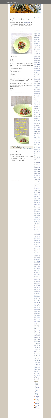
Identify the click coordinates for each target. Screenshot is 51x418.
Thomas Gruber (38, 345)
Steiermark (37, 336)
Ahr (39, 37)
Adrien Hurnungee (36, 37)
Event (38, 126)
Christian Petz (36, 89)
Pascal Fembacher (36, 279)
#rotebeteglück (35, 34)
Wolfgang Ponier (36, 376)
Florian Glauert (37, 133)
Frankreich (35, 138)
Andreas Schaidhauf (36, 52)
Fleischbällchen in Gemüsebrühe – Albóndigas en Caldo (37, 389)
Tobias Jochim (37, 354)
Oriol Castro (37, 276)
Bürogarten (39, 79)
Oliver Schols (37, 274)
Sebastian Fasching (38, 313)
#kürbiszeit (35, 33)
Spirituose (39, 328)
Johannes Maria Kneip (38, 188)
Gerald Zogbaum (38, 149)
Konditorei (39, 207)
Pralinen (35, 289)
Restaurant (36, 295)
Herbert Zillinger (36, 167)
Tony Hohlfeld (35, 357)
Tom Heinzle (37, 356)
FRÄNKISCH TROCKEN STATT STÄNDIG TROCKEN (37, 400)
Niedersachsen (35, 267)
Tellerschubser (37, 399)
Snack (36, 326)
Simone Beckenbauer (36, 324)
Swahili (39, 341)
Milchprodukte (36, 259)
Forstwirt (38, 135)
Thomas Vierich (38, 349)
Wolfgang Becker (36, 373)
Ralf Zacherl (35, 293)
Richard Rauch (37, 298)
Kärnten (37, 200)
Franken (35, 137)
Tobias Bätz (38, 353)
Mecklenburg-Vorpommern (37, 244)
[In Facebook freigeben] (22, 147)
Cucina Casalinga (37, 407)
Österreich (35, 277)
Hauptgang (36, 161)
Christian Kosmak (38, 87)
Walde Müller (38, 367)
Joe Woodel (35, 186)
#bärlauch (35, 31)
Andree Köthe (38, 53)
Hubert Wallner (36, 171)
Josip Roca (37, 192)
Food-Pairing (35, 135)
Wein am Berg (38, 369)
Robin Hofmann (35, 300)
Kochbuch (35, 205)
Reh (37, 293)
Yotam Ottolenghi (36, 377)
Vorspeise (31, 148)
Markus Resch (36, 231)
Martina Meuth (37, 235)
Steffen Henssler (38, 334)
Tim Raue (38, 351)
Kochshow (38, 206)
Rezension (39, 296)
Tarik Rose (35, 343)
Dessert (35, 113)
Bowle (39, 77)
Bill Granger (38, 75)
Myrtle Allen (39, 262)
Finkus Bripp (39, 131)
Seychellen (35, 319)
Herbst (39, 167)
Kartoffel (39, 200)
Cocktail (35, 103)
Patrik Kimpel (35, 280)
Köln (37, 207)
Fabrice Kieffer (35, 129)
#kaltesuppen (39, 32)
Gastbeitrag (35, 144)
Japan (37, 177)
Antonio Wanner (36, 60)
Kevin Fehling (36, 202)
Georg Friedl (39, 147)
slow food (39, 325)
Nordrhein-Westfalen (36, 270)
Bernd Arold (35, 72)
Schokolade (35, 309)
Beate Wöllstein (36, 68)
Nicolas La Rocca (38, 265)
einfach (36, 120)
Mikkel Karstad (38, 258)
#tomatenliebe (35, 35)
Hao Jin (38, 159)
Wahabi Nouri (35, 367)
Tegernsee (39, 343)
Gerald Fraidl (35, 149)
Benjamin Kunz (38, 70)
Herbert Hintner (38, 166)
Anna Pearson (37, 56)
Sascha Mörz (38, 307)
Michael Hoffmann (36, 250)
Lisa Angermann (38, 213)
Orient (35, 276)
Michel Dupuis (35, 257)
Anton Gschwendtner (36, 58)
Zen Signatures (38, 378)
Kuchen (35, 209)
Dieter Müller (36, 116)
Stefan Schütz (38, 333)
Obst (35, 272)
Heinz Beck (35, 164)
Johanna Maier (36, 187)
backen (37, 64)
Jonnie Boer (39, 190)
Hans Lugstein (38, 158)
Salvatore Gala (38, 305)
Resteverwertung (36, 296)
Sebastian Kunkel (36, 315)
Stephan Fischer (38, 337)
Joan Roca (37, 184)
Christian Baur (36, 85)
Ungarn (35, 359)
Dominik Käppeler (36, 118)
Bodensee (37, 77)
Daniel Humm (38, 108)
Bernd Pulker (38, 73)
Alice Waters (38, 43)
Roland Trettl (39, 300)
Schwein (35, 310)
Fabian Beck (37, 127)
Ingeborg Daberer (37, 173)
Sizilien (37, 325)
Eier (34, 120)
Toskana (39, 357)
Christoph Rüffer (36, 97)
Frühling (37, 142)
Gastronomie (39, 144)
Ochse (36, 272)
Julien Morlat (39, 194)
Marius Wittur (38, 230)
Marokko (39, 231)
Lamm (35, 210)
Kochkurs (35, 206)
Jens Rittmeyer (36, 181)
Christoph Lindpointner (38, 95)
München (38, 261)
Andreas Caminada (38, 49)
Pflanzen (38, 285)
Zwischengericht (36, 379)
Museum (37, 262)
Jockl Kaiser (39, 185)
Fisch (22, 148)
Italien (35, 174)
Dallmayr (37, 105)
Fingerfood (35, 131)
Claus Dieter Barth (38, 101)
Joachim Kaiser (36, 183)
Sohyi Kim (39, 326)
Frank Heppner (38, 136)
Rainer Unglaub (38, 291)
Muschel (35, 262)
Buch (37, 78)
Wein (35, 369)
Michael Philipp (38, 253)
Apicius (38, 60)
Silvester (38, 321)
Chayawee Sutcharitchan (37, 83)
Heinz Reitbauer (38, 164)
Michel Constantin (38, 256)
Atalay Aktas (35, 62)
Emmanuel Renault (36, 123)
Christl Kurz (37, 93)
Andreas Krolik (35, 51)
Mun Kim (35, 261)
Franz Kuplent (35, 139)
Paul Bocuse (38, 280)
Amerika (35, 45)
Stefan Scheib (36, 332)
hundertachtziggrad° (37, 405)
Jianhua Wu (37, 182)
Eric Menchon (37, 124)
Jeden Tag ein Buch (36, 179)
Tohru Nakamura (36, 355)
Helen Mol (39, 165)
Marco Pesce (38, 225)
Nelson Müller (38, 263)
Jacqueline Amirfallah (38, 175)
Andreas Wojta (35, 53)
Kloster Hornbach (38, 204)
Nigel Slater (39, 267)
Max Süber (38, 242)
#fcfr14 (39, 31)
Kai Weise (37, 196)
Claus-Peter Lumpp (36, 102)
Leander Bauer (37, 211)
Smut (34, 326)
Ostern (39, 276)
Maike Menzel (38, 217)
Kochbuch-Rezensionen (37, 205)
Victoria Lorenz (35, 362)
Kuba (39, 208)
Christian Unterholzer (36, 91)
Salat (25, 148)
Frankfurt (39, 137)
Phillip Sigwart (38, 287)
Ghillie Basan (38, 151)
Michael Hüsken (38, 251)
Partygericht (39, 278)
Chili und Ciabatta (37, 387)
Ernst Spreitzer (37, 125)
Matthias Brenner (36, 238)
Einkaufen (39, 120)
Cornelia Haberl (36, 104)
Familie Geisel (38, 129)
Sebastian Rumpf (36, 317)
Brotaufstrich (35, 78)
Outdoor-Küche (35, 278)
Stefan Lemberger (36, 330)
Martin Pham (35, 234)
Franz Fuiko (38, 138)
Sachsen (39, 304)
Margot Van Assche (36, 227)
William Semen (36, 371)
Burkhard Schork (36, 79)
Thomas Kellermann (36, 347)
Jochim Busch (35, 185)
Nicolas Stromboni (37, 266)
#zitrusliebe (39, 35)
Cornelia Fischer (38, 103)
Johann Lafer (38, 186)
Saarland (37, 304)
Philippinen (35, 287)
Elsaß (39, 122)
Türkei (35, 358)
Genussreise (35, 147)
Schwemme (35, 311)
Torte (37, 357)
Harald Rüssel (37, 160)
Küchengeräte (38, 209)
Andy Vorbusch (36, 54)
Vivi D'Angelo (38, 364)
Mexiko (37, 248)
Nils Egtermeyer (36, 268)
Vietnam (38, 362)
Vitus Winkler (35, 364)
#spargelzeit (39, 34)
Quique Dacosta (38, 289)
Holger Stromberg (38, 169)
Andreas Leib (38, 51)
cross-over (35, 105)
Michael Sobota (38, 255)
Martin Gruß (35, 233)
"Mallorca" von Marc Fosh (26, 22)
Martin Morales (38, 233)
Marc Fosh (24, 148)
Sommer (27, 148)
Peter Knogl (37, 283)
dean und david (36, 112)
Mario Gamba (36, 229)
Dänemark (37, 106)
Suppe (35, 340)
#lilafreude (39, 33)
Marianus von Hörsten (38, 228)
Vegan (35, 360)
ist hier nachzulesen (20, 31)
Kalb (39, 196)
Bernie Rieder (37, 74)
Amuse (37, 45)
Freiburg (38, 141)
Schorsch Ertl (38, 309)
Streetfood (39, 339)
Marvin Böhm (38, 236)
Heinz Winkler (35, 165)
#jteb (35, 32)
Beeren (39, 68)
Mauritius (37, 240)
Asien (39, 61)
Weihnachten (38, 368)
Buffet (39, 78)
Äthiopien (39, 62)
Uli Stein (38, 358)
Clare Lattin (36, 99)
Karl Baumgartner (38, 198)
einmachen (35, 121)
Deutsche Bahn (37, 114)
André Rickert (36, 47)
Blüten (37, 76)
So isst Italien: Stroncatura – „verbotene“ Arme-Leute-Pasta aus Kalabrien (37, 385)
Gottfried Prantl (36, 153)
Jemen (39, 179)
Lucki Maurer (36, 214)
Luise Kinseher (38, 215)
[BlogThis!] (21, 147)
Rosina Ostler (38, 302)
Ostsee (39, 277)
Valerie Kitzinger (38, 359)
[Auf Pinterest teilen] (23, 147)
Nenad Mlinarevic (36, 264)
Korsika (35, 208)
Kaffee (35, 196)
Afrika (38, 37)
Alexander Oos (38, 41)
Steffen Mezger (35, 335)
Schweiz (39, 310)
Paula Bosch (37, 281)
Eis (39, 121)
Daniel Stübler (38, 110)
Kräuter (37, 208)
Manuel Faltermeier (36, 219)
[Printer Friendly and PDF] (11, 147)
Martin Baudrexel (36, 232)
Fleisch (39, 132)
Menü (39, 247)
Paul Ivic (35, 281)
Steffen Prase (38, 335)
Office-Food (38, 272)
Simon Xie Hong (38, 323)
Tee (37, 343)
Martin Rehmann (38, 234)
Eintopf (38, 121)
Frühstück (39, 142)
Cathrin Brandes (36, 81)
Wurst (38, 376)
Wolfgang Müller (38, 375)
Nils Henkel (39, 268)
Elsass (37, 122)
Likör (37, 212)
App (39, 60)
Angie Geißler (37, 55)
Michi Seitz (38, 257)
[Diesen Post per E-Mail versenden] (20, 147)
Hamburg (35, 155)
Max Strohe (35, 242)
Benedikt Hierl (35, 70)
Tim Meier (35, 351)
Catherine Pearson (38, 80)
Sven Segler (37, 341)
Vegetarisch (38, 360)
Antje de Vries (38, 57)
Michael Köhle (36, 252)
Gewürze (35, 151)
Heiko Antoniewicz (38, 162)
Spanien (29, 148)
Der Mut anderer (37, 390)
